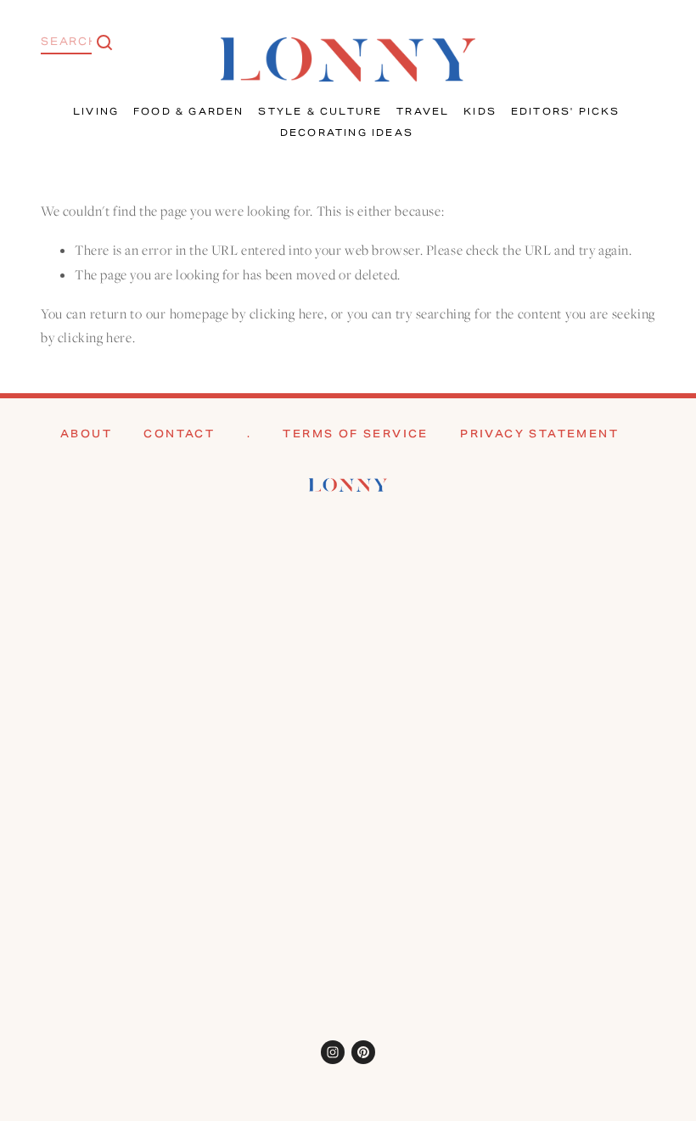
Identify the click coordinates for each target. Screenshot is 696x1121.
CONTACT (179, 433)
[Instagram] (333, 1052)
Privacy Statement (539, 433)
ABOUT (86, 433)
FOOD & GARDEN (188, 111)
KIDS (480, 111)
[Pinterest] (363, 1052)
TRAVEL (422, 111)
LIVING (96, 111)
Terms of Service (355, 433)
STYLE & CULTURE (320, 111)
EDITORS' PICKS (565, 111)
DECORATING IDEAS (346, 132)
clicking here (287, 314)
